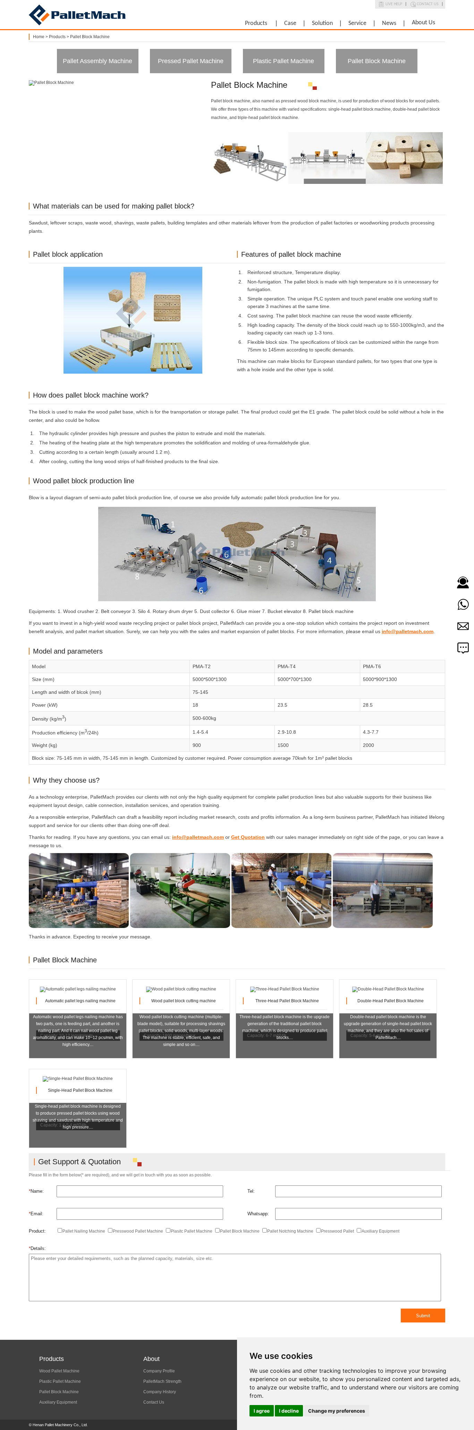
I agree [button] (262, 1411)
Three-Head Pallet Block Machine (287, 1000)
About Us (423, 22)
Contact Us (428, 4)
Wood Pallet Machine (59, 1371)
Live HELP (394, 4)
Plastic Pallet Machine (283, 61)
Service (357, 23)
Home (38, 36)
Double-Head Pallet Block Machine (390, 1000)
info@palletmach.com (407, 631)
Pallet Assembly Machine (97, 61)
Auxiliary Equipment (58, 1402)
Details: (37, 1248)
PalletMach (77, 15)
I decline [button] (289, 1411)
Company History (159, 1391)
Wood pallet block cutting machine (183, 1000)
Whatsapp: (258, 1213)
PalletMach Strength (162, 1381)
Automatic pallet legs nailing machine (80, 1000)
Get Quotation (248, 837)
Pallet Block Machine (90, 36)
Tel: (251, 1191)
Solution (322, 23)
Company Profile (159, 1371)
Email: (36, 1213)
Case (290, 23)
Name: (36, 1191)
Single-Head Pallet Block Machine (80, 1090)
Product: (37, 1231)
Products (256, 23)
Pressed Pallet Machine (190, 61)
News (389, 23)
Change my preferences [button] (336, 1411)
